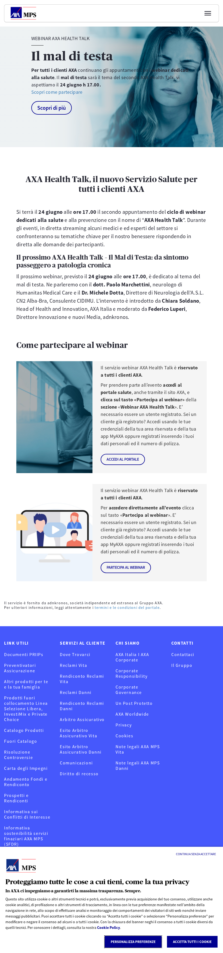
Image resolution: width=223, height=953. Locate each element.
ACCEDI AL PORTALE (123, 459)
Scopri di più (51, 107)
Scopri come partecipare (56, 92)
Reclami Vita (73, 665)
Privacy (124, 725)
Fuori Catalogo (20, 741)
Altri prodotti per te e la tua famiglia (26, 684)
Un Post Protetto (134, 703)
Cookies (124, 735)
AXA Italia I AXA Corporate (132, 657)
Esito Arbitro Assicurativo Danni (81, 749)
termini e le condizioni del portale (127, 607)
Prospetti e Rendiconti (16, 798)
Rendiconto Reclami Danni (82, 705)
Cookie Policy (108, 927)
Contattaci (182, 654)
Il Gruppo (181, 665)
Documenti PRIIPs (24, 654)
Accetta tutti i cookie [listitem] (192, 941)
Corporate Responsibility (131, 673)
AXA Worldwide (132, 714)
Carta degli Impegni (26, 768)
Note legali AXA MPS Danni (138, 765)
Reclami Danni (76, 692)
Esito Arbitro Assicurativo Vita (78, 733)
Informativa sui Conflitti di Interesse (27, 814)
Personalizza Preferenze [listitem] (133, 941)
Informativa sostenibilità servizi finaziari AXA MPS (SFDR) (26, 836)
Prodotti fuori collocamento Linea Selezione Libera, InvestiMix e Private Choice (26, 708)
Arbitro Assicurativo (82, 719)
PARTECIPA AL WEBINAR (126, 567)
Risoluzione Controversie (18, 754)
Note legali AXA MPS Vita (138, 749)
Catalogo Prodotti (24, 730)
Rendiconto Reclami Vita (82, 678)
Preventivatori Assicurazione (20, 668)
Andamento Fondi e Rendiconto (25, 781)
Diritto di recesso (79, 773)
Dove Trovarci (75, 654)
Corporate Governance (129, 689)
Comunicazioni (76, 762)
